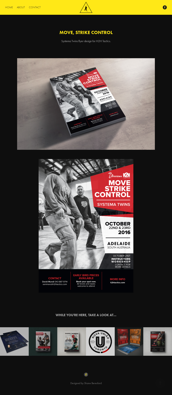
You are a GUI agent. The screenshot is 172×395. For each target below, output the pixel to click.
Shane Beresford (93, 383)
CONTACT (35, 7)
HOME (9, 7)
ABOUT (21, 7)
